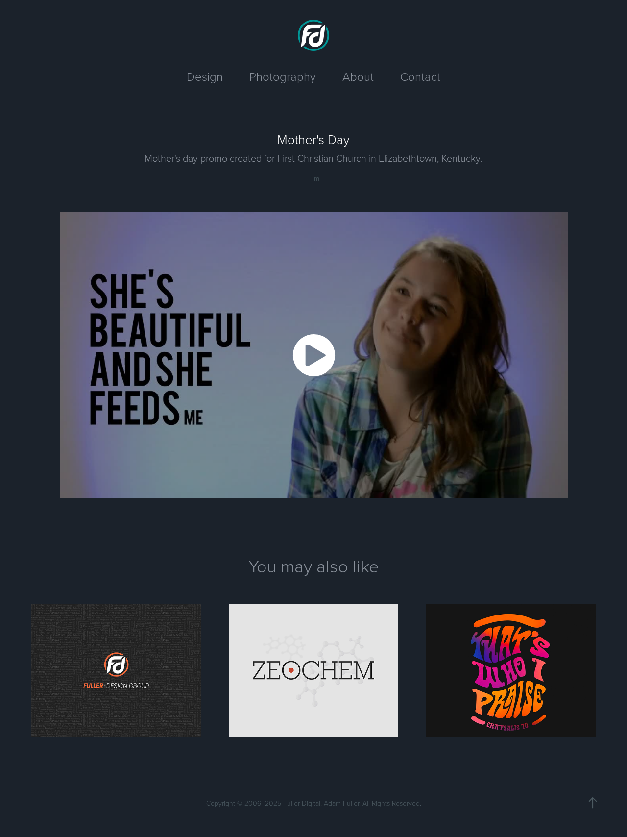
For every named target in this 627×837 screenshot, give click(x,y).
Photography (282, 76)
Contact (420, 76)
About (358, 76)
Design (205, 76)
